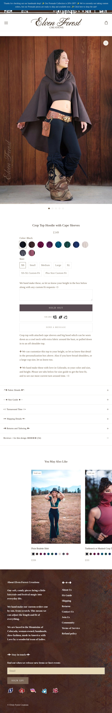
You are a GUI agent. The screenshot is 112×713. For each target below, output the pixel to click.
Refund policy (69, 633)
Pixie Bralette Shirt (40, 548)
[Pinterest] (55, 316)
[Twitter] (65, 316)
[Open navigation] (6, 22)
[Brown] (37, 554)
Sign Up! (18, 680)
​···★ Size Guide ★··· (13, 400)
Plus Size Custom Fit (56, 273)
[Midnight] (56, 554)
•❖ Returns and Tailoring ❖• (17, 428)
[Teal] (48, 554)
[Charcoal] (63, 554)
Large (58, 265)
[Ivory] (60, 554)
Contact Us (68, 611)
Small (33, 265)
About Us (67, 589)
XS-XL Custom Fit (30, 273)
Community (68, 622)
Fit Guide (67, 595)
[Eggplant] (44, 554)
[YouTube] (22, 691)
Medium (45, 265)
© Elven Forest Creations (17, 705)
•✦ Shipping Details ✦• (14, 419)
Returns (66, 606)
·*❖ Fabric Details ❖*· (14, 390)
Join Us (66, 617)
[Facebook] (60, 316)
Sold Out (56, 308)
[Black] (33, 554)
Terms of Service (71, 628)
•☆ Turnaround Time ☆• (15, 409)
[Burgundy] (41, 554)
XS (22, 265)
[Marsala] (67, 554)
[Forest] (52, 554)
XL (68, 265)
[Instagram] (33, 690)
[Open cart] (106, 22)
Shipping (66, 600)
